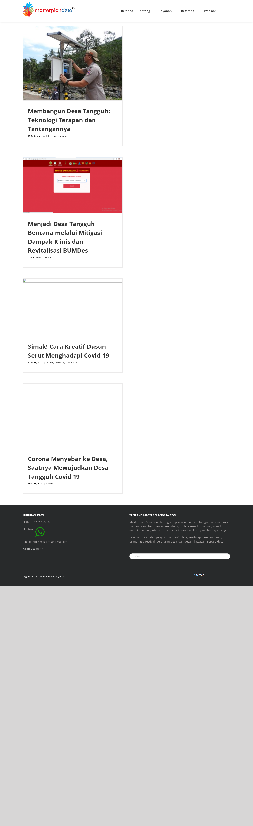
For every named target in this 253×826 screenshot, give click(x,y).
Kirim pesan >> (33, 548)
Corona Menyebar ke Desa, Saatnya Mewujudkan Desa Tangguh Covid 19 (68, 467)
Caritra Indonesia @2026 (51, 576)
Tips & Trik (71, 362)
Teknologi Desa (58, 136)
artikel (47, 257)
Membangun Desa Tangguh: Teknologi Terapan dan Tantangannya (69, 120)
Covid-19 (59, 362)
